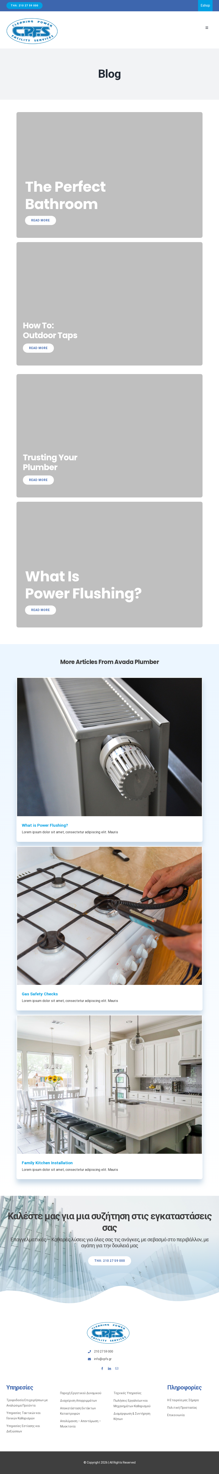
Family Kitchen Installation (47, 1162)
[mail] (116, 1368)
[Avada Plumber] (32, 19)
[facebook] (102, 1368)
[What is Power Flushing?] (109, 747)
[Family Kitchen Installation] (109, 1084)
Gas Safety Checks (40, 993)
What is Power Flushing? (45, 825)
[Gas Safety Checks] (109, 916)
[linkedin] (109, 1368)
